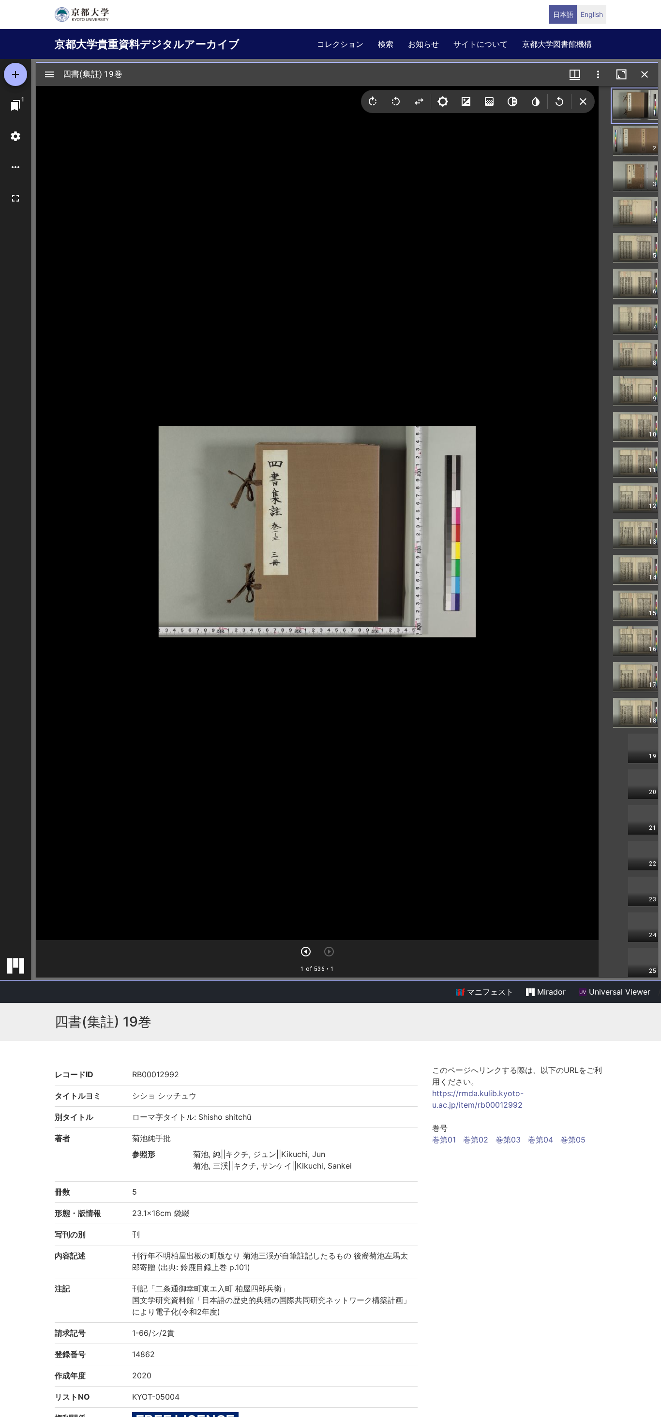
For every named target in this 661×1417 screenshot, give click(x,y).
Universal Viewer (618, 992)
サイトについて (480, 44)
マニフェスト (489, 992)
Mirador (550, 992)
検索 (385, 44)
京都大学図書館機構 (557, 44)
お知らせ (423, 44)
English (592, 14)
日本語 (563, 14)
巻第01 (444, 1139)
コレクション (340, 44)
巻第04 (540, 1139)
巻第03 (508, 1139)
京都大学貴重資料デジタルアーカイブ (147, 44)
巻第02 (475, 1139)
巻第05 (573, 1139)
